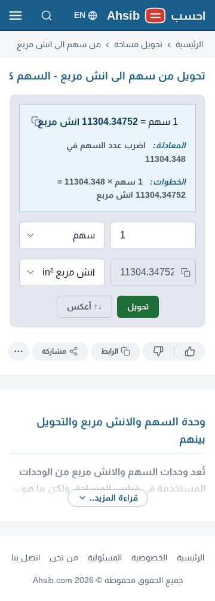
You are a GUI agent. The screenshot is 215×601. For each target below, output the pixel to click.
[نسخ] (36, 121)
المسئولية (105, 557)
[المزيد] (18, 351)
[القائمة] (15, 15)
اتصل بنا (25, 557)
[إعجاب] (189, 351)
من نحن (64, 557)
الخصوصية (149, 557)
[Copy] (185, 272)
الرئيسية (190, 557)
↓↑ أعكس (84, 306)
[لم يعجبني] (158, 351)
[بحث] (46, 15)
